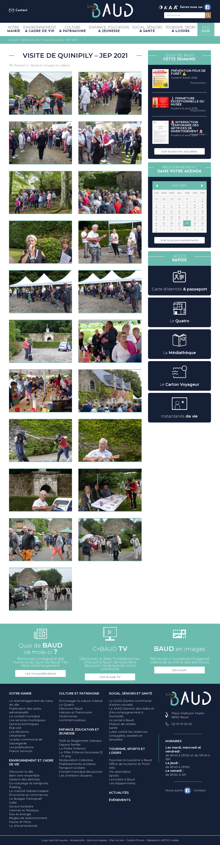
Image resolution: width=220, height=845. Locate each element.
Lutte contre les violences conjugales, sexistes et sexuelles (128, 735)
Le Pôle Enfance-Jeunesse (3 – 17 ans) (80, 754)
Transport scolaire (72, 768)
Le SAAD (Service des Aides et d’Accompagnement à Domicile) (131, 712)
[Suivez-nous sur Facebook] (207, 7)
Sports (114, 775)
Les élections (19, 732)
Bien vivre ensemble (24, 775)
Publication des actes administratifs (25, 710)
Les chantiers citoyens (75, 775)
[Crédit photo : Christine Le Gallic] (40, 192)
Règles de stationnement (28, 818)
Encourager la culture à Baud (80, 701)
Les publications (21, 747)
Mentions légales (97, 840)
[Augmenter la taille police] (176, 7)
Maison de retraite (122, 724)
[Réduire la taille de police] (165, 7)
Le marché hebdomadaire (29, 791)
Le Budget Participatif (25, 799)
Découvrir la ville (21, 772)
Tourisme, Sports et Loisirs (127, 751)
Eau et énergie (20, 814)
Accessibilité (77, 840)
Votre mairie (20, 693)
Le (179, 321)
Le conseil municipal (24, 716)
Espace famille (70, 744)
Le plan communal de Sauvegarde (25, 741)
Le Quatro (66, 705)
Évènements (119, 800)
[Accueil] (110, 10)
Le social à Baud (121, 720)
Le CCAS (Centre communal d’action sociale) (130, 703)
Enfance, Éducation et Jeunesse (79, 731)
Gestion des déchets (24, 779)
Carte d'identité (179, 289)
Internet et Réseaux (24, 810)
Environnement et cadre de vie (31, 762)
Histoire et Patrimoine (75, 712)
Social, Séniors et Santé (130, 693)
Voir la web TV (110, 677)
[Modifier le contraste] (161, 7)
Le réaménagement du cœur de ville (31, 703)
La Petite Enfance (72, 748)
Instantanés (179, 416)
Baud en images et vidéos (50, 65)
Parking (15, 787)
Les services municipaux (27, 720)
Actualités (119, 793)
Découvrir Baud (70, 708)
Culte (13, 802)
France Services (20, 751)
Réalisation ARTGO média (163, 840)
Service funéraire (21, 806)
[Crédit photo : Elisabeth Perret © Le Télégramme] (40, 93)
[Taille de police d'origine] (170, 7)
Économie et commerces (28, 795)
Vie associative (120, 772)
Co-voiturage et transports (28, 783)
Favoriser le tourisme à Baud (130, 760)
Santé (113, 728)
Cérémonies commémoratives (72, 718)
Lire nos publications (40, 673)
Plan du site (116, 840)
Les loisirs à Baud (122, 779)
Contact (21, 10)
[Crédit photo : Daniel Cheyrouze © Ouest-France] (109, 93)
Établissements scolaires (77, 764)
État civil (15, 728)
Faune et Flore (20, 822)
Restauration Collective (76, 760)
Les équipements (122, 783)
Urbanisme (17, 735)
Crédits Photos (135, 840)
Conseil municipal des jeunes (80, 772)
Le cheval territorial (23, 826)
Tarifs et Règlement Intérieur (80, 741)
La (179, 352)
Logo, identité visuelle (55, 840)
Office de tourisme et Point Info (129, 766)
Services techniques (24, 724)
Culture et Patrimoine (79, 693)
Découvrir (179, 670)
